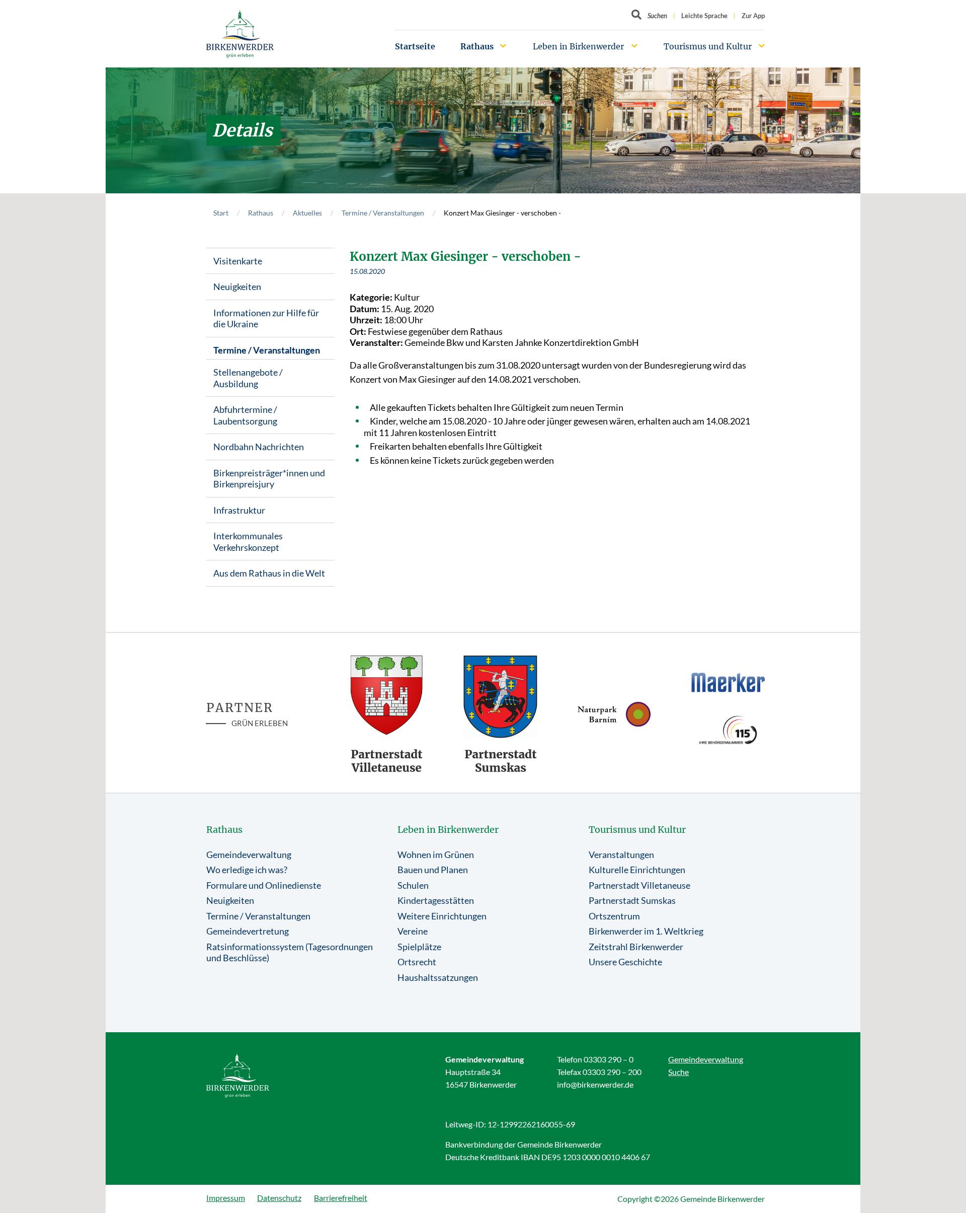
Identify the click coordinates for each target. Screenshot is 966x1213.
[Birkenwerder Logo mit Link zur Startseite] (240, 34)
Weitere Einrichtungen (442, 915)
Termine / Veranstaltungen (383, 212)
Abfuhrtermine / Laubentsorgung (245, 415)
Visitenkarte (237, 260)
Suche (678, 1072)
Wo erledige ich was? (246, 869)
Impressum (225, 1197)
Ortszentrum (614, 915)
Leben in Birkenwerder (578, 46)
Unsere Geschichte (625, 961)
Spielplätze (419, 946)
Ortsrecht (416, 961)
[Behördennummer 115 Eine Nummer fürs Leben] (728, 730)
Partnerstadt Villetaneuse (639, 885)
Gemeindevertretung (247, 931)
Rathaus (477, 46)
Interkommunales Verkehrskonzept (248, 541)
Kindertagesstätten (435, 900)
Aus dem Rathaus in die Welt (269, 573)
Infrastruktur (239, 510)
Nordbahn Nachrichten (258, 446)
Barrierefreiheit (340, 1197)
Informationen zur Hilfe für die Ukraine (266, 318)
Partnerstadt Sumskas (632, 900)
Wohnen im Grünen (435, 854)
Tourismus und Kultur (708, 46)
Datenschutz (279, 1197)
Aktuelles (307, 212)
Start (220, 212)
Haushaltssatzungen (437, 977)
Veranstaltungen (621, 854)
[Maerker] (728, 681)
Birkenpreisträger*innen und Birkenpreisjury (269, 478)
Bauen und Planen (432, 869)
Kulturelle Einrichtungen (637, 869)
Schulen (413, 885)
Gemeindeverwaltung (248, 854)
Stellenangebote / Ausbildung (248, 378)
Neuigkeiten (237, 286)
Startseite (415, 46)
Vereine (412, 931)
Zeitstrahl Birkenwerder (636, 946)
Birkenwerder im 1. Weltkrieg (646, 931)
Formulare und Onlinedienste (263, 885)
